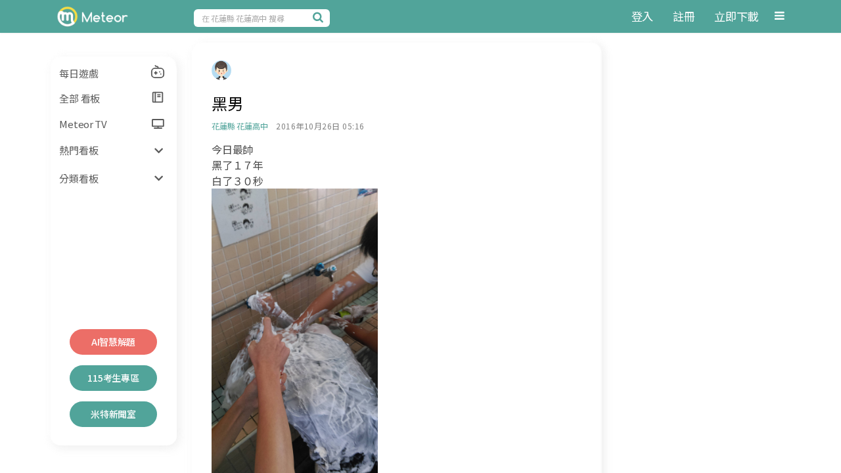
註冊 (683, 16)
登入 (642, 16)
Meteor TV (82, 124)
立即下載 (736, 16)
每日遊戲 (78, 73)
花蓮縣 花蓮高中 (239, 125)
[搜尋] (320, 17)
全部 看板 (79, 98)
